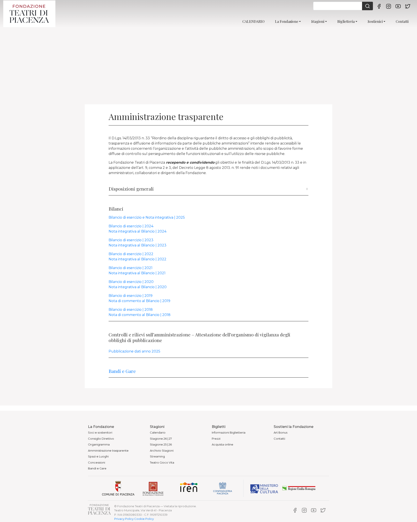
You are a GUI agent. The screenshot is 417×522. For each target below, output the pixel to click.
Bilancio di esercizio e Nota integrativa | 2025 (147, 217)
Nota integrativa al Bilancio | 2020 (138, 287)
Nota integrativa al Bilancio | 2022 (137, 259)
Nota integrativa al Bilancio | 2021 (137, 273)
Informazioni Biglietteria (228, 432)
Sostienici (375, 21)
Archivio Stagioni (162, 450)
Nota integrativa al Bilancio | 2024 (137, 231)
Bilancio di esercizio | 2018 (131, 310)
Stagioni (317, 21)
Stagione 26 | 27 (161, 438)
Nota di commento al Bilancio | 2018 (139, 315)
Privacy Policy (124, 518)
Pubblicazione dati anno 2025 (134, 351)
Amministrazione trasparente (108, 450)
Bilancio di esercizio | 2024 (131, 226)
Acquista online (222, 444)
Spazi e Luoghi (98, 456)
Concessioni (96, 462)
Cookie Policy (144, 518)
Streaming (157, 456)
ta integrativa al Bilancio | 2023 (140, 245)
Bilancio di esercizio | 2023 (131, 240)
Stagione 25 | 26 (161, 444)
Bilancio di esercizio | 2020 (131, 282)
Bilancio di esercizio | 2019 (130, 296)
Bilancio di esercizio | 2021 (130, 268)
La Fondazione (286, 21)
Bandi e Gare (122, 371)
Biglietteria (346, 21)
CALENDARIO (253, 21)
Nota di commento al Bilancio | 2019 (139, 301)
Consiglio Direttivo (101, 438)
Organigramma (99, 444)
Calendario (157, 432)
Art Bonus (280, 432)
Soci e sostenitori (100, 432)
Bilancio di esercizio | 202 (130, 254)
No (111, 245)
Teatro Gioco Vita (162, 462)
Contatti (402, 21)
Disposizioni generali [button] (131, 189)
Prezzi (216, 438)
